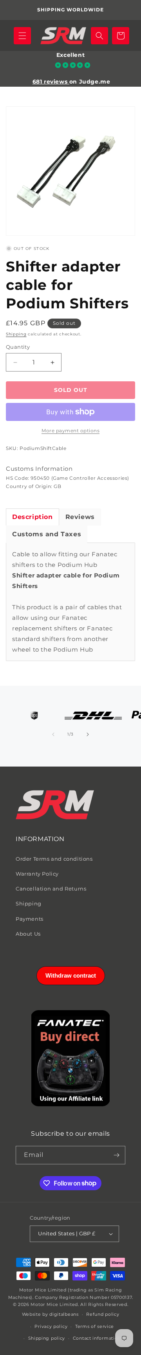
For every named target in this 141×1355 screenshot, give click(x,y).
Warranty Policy (37, 874)
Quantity (18, 347)
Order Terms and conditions (54, 859)
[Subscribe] (116, 1155)
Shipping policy (46, 1338)
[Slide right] (87, 734)
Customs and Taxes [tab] (46, 534)
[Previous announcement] (14, 10)
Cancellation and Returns (51, 888)
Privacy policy (50, 1326)
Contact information (97, 1338)
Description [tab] (32, 517)
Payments (29, 919)
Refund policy (102, 1314)
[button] (22, 35)
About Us (28, 934)
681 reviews (51, 81)
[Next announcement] (126, 10)
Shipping (16, 334)
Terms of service (94, 1326)
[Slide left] (53, 734)
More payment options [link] (70, 430)
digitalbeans (63, 1314)
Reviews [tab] (80, 517)
